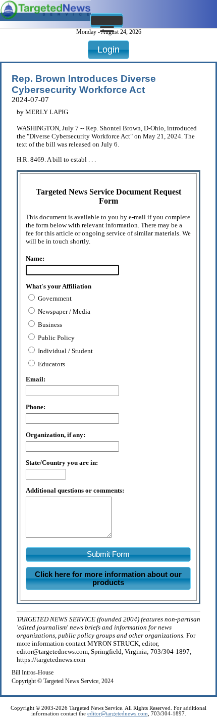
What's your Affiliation (58, 286)
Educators (50, 364)
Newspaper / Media (63, 311)
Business (49, 324)
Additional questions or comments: (75, 490)
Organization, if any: (55, 435)
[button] (106, 20)
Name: (35, 258)
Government (54, 298)
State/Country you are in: (62, 462)
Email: (35, 379)
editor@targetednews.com (117, 713)
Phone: (35, 407)
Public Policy (55, 338)
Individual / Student (64, 351)
